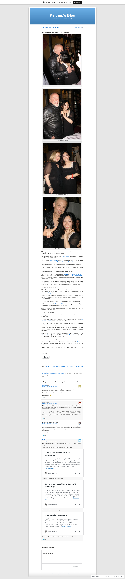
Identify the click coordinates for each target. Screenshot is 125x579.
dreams (58, 366)
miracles (63, 366)
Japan (51, 373)
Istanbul (66, 274)
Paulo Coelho (65, 256)
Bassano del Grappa (46, 293)
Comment (75, 566)
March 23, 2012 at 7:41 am (48, 386)
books (47, 373)
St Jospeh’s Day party (77, 274)
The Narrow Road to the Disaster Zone (51, 27)
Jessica (44, 385)
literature (55, 373)
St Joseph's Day (78, 366)
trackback (72, 375)
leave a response (65, 375)
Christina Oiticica (46, 335)
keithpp (44, 440)
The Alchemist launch (61, 304)
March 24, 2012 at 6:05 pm (48, 423)
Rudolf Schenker (73, 335)
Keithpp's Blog (62, 15)
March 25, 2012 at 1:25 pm (48, 441)
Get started (77, 2)
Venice (78, 341)
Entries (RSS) (57, 574)
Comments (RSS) (66, 574)
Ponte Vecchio (78, 27)
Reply (56, 386)
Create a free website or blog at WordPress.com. (62, 573)
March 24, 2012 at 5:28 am (48, 403)
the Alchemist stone (77, 275)
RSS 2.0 (52, 375)
